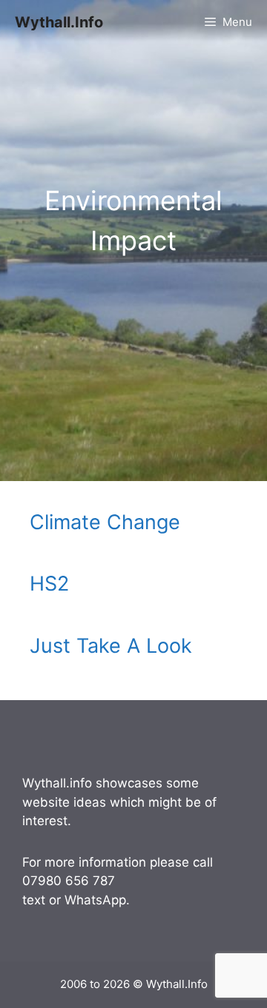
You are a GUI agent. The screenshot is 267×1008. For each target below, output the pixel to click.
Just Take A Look (111, 646)
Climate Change (105, 522)
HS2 (49, 583)
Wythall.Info (59, 22)
